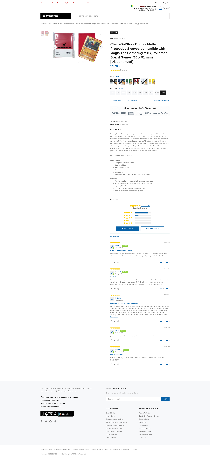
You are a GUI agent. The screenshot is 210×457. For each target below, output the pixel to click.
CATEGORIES (51, 16)
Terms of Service (144, 428)
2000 (151, 92)
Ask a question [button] (152, 229)
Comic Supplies (111, 434)
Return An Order (144, 413)
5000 (157, 92)
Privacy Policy (143, 425)
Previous (54, 47)
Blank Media (110, 413)
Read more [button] (114, 317)
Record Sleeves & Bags (114, 428)
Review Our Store (145, 431)
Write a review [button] (127, 229)
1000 (145, 92)
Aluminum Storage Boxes (115, 425)
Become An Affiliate (145, 434)
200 (123, 92)
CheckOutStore (121, 121)
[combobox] (121, 16)
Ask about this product (162, 100)
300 (129, 92)
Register (166, 3)
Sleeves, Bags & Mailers (114, 419)
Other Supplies (111, 437)
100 (118, 92)
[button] (115, 70)
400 (134, 92)
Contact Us (143, 437)
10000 (163, 92)
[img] (115, 242)
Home (42, 23)
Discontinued (124, 124)
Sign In (157, 3)
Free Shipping (132, 100)
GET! (165, 399)
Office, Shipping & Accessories (116, 422)
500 (140, 92)
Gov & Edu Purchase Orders (149, 416)
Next (101, 47)
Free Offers (117, 100)
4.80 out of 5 (145, 206)
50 (112, 92)
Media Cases (110, 416)
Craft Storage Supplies (114, 431)
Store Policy (143, 422)
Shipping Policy (144, 419)
